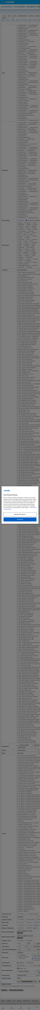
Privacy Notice (7, 509)
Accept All (20, 519)
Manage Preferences (20, 514)
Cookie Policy (32, 507)
